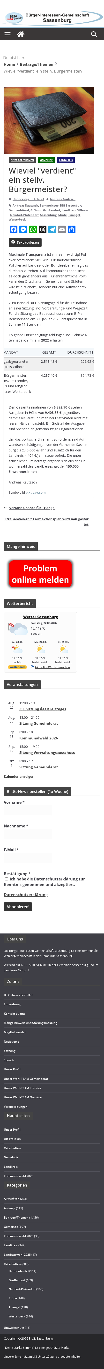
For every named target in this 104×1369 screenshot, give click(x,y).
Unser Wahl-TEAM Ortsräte (23, 1097)
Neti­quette (11, 1042)
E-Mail (11, 849)
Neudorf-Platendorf (24, 215)
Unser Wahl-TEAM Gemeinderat (26, 1079)
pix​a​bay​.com (36, 492)
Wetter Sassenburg (40, 616)
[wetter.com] (17, 668)
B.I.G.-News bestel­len (18, 995)
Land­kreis (11, 1167)
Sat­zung (9, 1051)
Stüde (62, 215)
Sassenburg (48, 215)
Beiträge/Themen (22, 160)
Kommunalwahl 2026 (18, 1236)
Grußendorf (51, 210)
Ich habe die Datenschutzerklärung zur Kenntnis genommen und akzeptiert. (44, 881)
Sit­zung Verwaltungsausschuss (47, 752)
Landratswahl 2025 (17, 1255)
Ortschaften (12, 1264)
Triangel (74, 215)
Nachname (16, 826)
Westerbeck (17, 219)
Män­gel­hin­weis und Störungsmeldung (30, 1023)
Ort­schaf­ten (12, 1148)
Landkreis (66, 160)
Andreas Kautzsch (62, 199)
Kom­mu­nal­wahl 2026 (38, 738)
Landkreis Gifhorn (75, 210)
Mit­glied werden (15, 1032)
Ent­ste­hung (12, 1004)
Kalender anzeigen (19, 776)
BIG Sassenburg (71, 205)
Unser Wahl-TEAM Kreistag (22, 1088)
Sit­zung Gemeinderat (38, 723)
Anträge (9, 1208)
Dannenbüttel (19, 210)
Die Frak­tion (12, 1139)
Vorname (14, 802)
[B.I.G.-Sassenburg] (52, 12)
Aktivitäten (11, 1199)
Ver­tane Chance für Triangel (32, 507)
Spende (9, 1060)
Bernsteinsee (49, 205)
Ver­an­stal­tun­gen (16, 1107)
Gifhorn (36, 210)
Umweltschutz (14, 1328)
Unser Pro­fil (12, 1069)
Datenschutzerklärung (26, 894)
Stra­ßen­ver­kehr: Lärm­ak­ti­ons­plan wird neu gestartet (47, 522)
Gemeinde (46, 160)
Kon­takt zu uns (14, 1014)
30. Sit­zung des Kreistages (42, 708)
